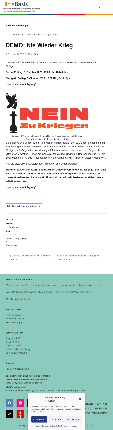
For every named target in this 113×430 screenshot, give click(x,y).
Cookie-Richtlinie (37, 411)
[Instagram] (20, 403)
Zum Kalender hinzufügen (24, 206)
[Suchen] (100, 7)
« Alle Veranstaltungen (17, 25)
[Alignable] (20, 414)
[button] (80, 399)
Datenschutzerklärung (58, 426)
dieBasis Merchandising (18, 349)
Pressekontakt (13, 314)
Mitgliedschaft (13, 338)
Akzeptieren (39, 419)
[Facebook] (9, 403)
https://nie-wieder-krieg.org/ (21, 84)
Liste (17, 163)
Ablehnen (56, 419)
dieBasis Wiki (12, 341)
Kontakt (101, 403)
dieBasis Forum (13, 345)
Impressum (72, 426)
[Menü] (105, 6)
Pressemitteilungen (16, 318)
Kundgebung (12, 245)
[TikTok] (9, 414)
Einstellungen (73, 419)
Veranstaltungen (14, 322)
